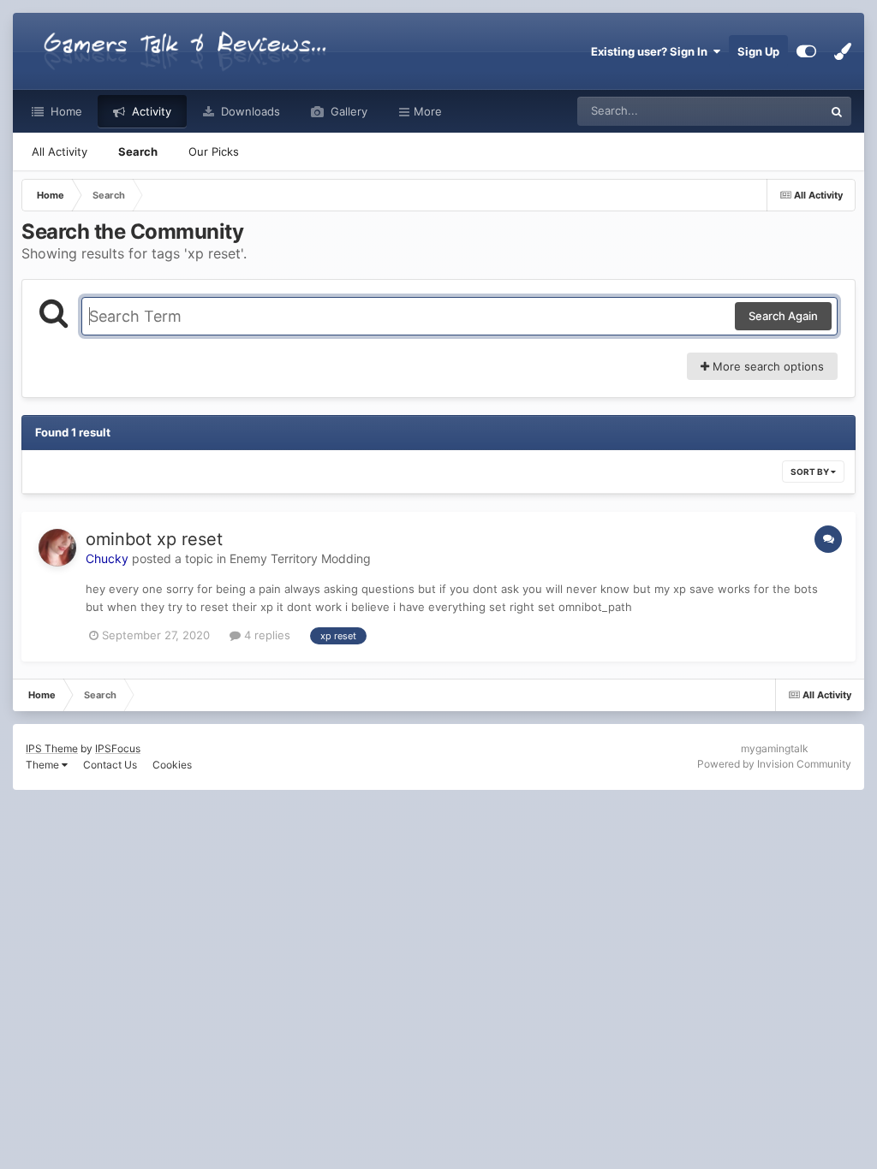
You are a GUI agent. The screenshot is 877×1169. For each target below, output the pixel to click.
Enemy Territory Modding (300, 558)
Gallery (347, 111)
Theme (44, 764)
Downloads (249, 111)
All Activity (59, 151)
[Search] (836, 111)
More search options (766, 366)
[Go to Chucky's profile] (57, 548)
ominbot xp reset (154, 539)
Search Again (783, 316)
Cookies (172, 764)
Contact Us (110, 764)
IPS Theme (52, 748)
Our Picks (213, 151)
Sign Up (758, 51)
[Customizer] (806, 51)
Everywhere (770, 110)
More (428, 111)
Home (64, 111)
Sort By (810, 471)
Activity (149, 111)
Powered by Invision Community (774, 763)
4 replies (265, 635)
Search (138, 151)
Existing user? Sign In (652, 51)
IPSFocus (117, 748)
